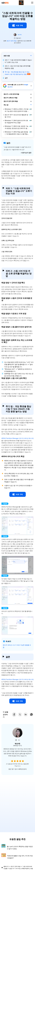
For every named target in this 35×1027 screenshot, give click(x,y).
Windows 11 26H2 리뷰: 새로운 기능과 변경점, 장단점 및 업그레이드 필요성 (16, 127)
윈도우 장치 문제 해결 (11, 101)
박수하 (20, 34)
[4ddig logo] (5, 2)
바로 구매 (19, 25)
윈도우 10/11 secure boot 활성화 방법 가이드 (16, 116)
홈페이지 (6, 866)
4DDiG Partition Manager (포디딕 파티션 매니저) (17, 438)
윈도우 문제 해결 (11, 41)
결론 (6, 78)
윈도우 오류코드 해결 (10, 98)
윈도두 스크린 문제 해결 (11, 94)
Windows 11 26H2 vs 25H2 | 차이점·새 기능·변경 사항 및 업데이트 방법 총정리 (17, 110)
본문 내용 (7, 56)
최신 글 (6, 105)
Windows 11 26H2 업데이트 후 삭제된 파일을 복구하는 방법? (16, 121)
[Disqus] (17, 805)
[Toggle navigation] (32, 2)
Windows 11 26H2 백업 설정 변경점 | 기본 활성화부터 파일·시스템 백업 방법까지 (16, 133)
